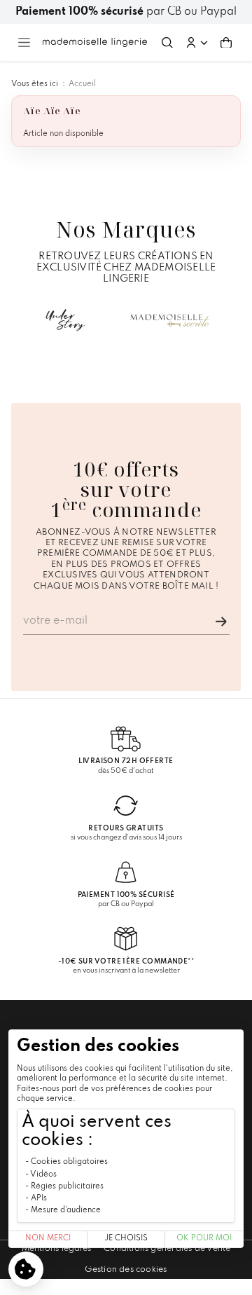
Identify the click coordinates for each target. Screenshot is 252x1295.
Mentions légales (57, 1249)
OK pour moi (204, 1238)
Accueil (82, 84)
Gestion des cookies (126, 1270)
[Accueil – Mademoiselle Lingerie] (95, 42)
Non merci (48, 1238)
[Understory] (66, 320)
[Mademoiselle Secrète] (170, 320)
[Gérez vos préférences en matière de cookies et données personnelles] (25, 1269)
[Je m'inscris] (221, 621)
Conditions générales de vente (167, 1249)
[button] (196, 42)
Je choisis (126, 1238)
